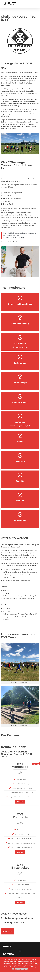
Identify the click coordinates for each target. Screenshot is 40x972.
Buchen (20, 801)
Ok (13, 969)
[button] (20, 950)
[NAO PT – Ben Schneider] (13, 3)
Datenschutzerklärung (21, 969)
